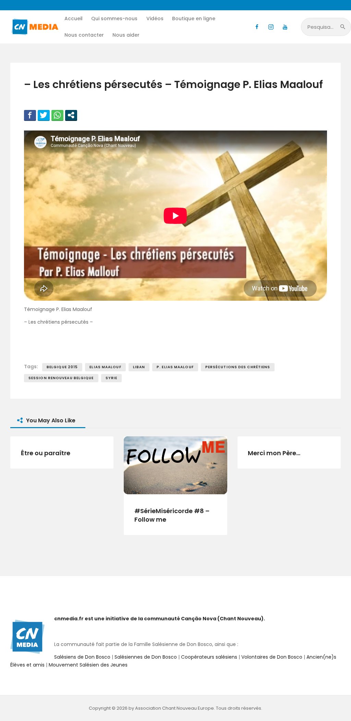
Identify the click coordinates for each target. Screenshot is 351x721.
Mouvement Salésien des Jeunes (88, 664)
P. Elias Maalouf (175, 367)
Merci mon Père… (274, 453)
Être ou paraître (45, 453)
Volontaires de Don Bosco (271, 657)
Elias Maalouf (105, 367)
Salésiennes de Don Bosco (145, 657)
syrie (112, 378)
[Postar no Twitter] (44, 115)
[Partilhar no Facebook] (30, 115)
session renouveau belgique (61, 378)
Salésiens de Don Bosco (82, 657)
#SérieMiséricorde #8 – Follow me (171, 515)
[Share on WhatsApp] (57, 115)
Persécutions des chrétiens (237, 367)
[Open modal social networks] (71, 115)
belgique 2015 (62, 367)
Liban (139, 367)
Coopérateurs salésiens (209, 657)
